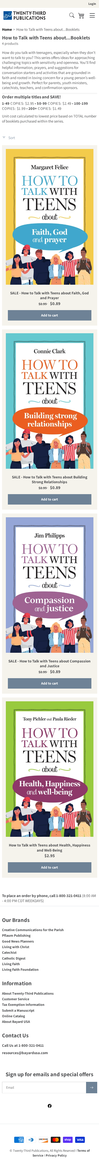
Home (7, 29)
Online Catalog (13, 1016)
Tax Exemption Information (23, 1004)
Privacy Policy (56, 1155)
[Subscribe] (91, 1087)
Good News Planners (18, 941)
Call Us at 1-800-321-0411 (23, 1045)
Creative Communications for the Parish (33, 930)
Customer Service (15, 999)
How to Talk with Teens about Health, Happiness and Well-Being (49, 848)
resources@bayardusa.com (25, 1052)
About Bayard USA (16, 1021)
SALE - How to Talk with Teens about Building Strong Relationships (49, 479)
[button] (71, 15)
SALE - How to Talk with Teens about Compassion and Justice (49, 664)
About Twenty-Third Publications (28, 993)
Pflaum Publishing (16, 935)
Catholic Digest (13, 958)
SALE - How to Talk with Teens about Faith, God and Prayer (49, 295)
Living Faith (11, 964)
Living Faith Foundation (20, 969)
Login (92, 4)
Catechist (9, 952)
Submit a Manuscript (18, 1010)
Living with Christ (15, 947)
